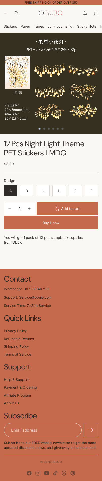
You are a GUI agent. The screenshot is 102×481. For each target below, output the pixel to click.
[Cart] (96, 12)
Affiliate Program (17, 395)
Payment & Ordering (20, 387)
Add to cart (70, 208)
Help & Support (16, 379)
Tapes (39, 26)
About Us (11, 403)
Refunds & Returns (19, 339)
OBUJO (56, 462)
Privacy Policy (15, 331)
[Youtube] (47, 473)
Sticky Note (86, 26)
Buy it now (51, 223)
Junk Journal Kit (61, 26)
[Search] (16, 12)
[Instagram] (38, 473)
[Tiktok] (55, 473)
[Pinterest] (73, 473)
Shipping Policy (16, 346)
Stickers (10, 26)
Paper (25, 26)
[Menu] (5, 13)
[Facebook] (29, 473)
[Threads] (64, 473)
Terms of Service (17, 354)
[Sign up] (91, 430)
